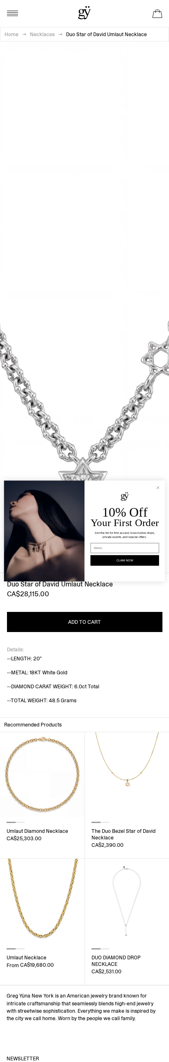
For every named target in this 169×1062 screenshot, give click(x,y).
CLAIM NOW (124, 560)
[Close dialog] (158, 488)
